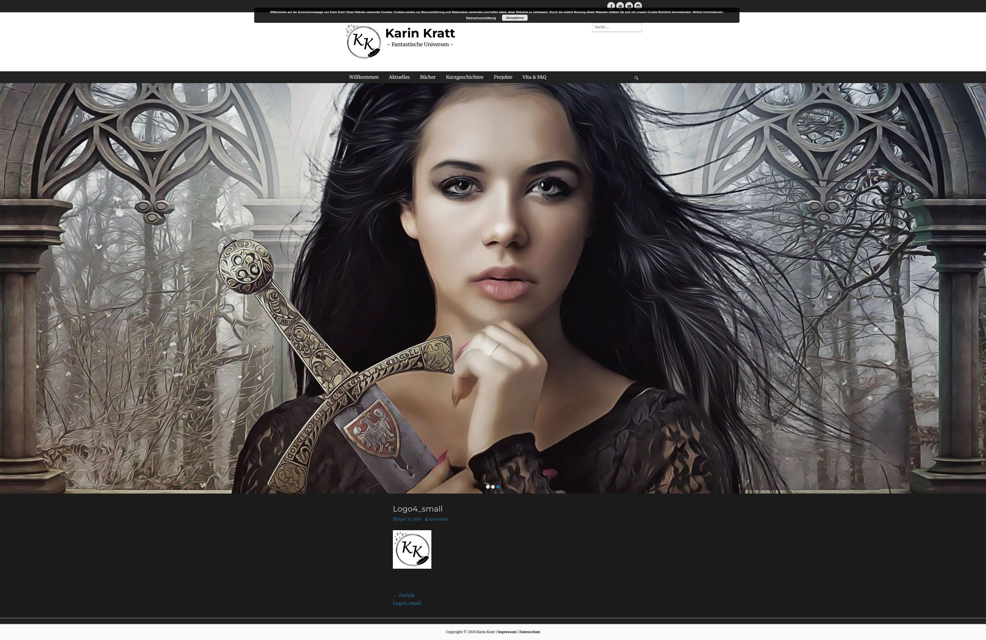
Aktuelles (399, 77)
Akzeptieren (515, 17)
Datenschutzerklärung (481, 18)
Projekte (503, 77)
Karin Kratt (438, 519)
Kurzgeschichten (464, 77)
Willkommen (364, 77)
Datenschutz (529, 632)
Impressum (507, 632)
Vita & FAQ (534, 77)
